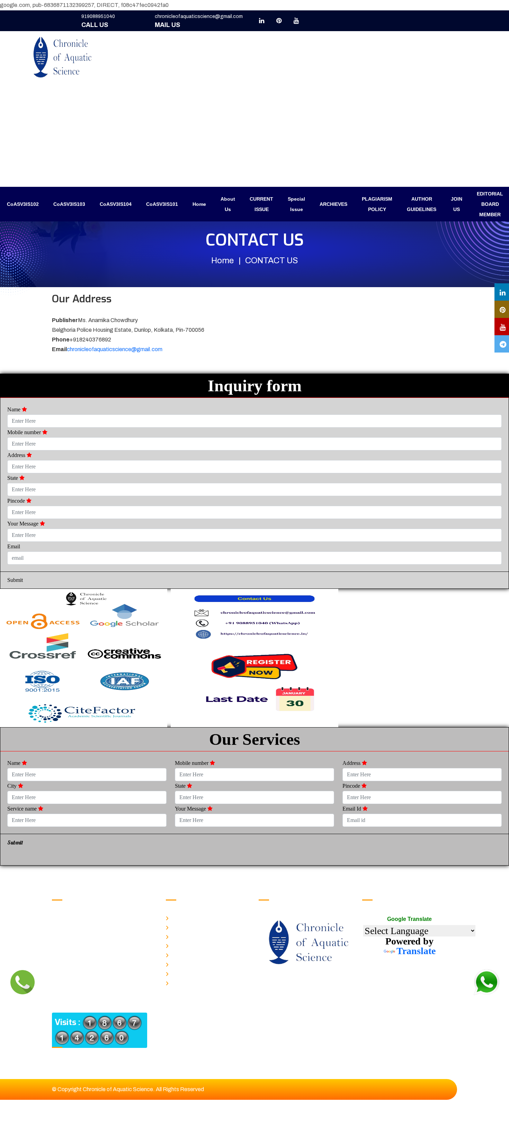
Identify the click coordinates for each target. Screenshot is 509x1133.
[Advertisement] (254, 134)
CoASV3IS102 (23, 204)
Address (17, 455)
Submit (15, 580)
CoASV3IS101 (162, 204)
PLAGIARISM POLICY (377, 204)
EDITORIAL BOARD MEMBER (490, 204)
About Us (228, 204)
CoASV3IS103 (69, 204)
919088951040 (98, 16)
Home (199, 204)
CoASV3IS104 (116, 204)
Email (13, 546)
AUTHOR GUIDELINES (421, 204)
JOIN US (456, 204)
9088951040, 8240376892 (102, 918)
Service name (22, 809)
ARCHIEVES (333, 204)
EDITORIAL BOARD (192, 982)
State (13, 478)
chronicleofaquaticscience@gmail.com (199, 16)
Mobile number (24, 432)
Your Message (23, 524)
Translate (416, 950)
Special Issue (296, 204)
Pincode (16, 501)
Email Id (352, 809)
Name (14, 409)
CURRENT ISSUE (261, 204)
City (12, 786)
